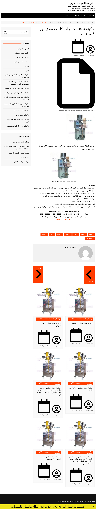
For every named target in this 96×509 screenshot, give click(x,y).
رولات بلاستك (24, 157)
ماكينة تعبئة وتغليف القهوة (82, 323)
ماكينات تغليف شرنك (22, 115)
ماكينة (43, 234)
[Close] (93, 506)
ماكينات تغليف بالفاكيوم (21, 110)
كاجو (58, 234)
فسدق (67, 234)
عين (75, 234)
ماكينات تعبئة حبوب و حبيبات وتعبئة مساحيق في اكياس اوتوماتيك (77, 110)
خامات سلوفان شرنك (22, 53)
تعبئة (90, 234)
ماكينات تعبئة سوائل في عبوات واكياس (17, 93)
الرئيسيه (91, 15)
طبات (27, 66)
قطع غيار (26, 70)
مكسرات (89, 238)
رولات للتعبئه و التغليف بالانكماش (18, 153)
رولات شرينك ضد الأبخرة (21, 162)
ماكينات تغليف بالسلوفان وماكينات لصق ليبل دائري (16, 105)
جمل (82, 234)
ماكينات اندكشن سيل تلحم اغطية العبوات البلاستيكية (16, 76)
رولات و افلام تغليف (22, 57)
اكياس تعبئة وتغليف (23, 49)
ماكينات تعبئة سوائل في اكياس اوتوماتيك (16, 88)
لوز (51, 234)
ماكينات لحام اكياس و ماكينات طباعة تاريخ (17, 121)
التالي (39, 268)
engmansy (91, 55)
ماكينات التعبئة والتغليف (82, 3)
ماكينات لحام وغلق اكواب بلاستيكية (18, 126)
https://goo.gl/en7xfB (64, 219)
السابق (91, 281)
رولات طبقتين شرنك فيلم (21, 142)
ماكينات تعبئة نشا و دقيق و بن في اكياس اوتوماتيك (81, 319)
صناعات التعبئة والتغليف (21, 62)
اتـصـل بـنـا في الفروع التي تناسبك (75, 15)
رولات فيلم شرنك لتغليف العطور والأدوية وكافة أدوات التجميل (16, 148)
